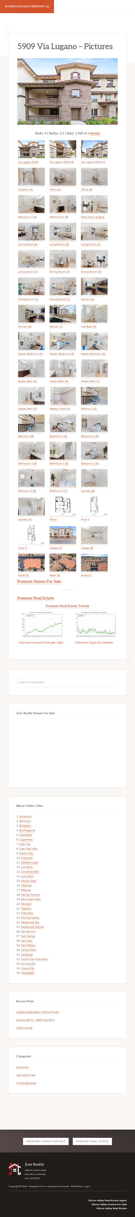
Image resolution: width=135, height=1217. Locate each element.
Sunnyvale (28, 963)
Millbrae (26, 885)
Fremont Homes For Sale (39, 581)
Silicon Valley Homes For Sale (109, 1204)
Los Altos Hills (30, 871)
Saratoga (27, 954)
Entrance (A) (25, 189)
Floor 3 (22, 548)
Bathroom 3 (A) (27, 463)
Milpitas (26, 890)
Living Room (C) (90, 244)
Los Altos (27, 867)
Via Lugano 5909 (28, 162)
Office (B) (86, 189)
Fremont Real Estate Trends (67, 606)
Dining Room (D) (60, 299)
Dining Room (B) (91, 271)
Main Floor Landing (92, 217)
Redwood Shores (32, 927)
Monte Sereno (30, 894)
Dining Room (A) (60, 271)
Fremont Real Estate (35, 598)
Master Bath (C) (90, 381)
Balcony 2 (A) (88, 408)
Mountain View (31, 899)
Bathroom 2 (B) (59, 217)
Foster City (26, 853)
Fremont (27, 858)
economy (22, 1067)
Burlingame (27, 830)
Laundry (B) (88, 490)
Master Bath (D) (27, 408)
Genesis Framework (58, 1186)
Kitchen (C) (56, 326)
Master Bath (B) (59, 381)
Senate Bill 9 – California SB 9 (35, 1020)
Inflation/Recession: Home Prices (37, 1012)
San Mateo (28, 945)
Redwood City (30, 922)
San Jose (26, 940)
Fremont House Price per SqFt (41, 642)
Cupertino (26, 839)
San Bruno (28, 931)
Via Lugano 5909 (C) (93, 162)
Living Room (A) (27, 244)
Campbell (25, 835)
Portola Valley (30, 917)
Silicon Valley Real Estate (111, 1208)
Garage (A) (56, 548)
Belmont (25, 821)
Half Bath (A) (88, 326)
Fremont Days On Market (94, 642)
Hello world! (24, 1028)
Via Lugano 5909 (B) (62, 162)
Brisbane (25, 825)
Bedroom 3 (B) (27, 490)
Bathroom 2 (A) (27, 217)
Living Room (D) (28, 271)
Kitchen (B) (24, 326)
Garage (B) (87, 548)
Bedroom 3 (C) (58, 490)
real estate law (26, 1075)
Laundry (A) (25, 519)
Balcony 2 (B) (26, 436)
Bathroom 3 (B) (59, 463)
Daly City (25, 844)
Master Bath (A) (27, 381)
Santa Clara (28, 950)
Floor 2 (85, 519)
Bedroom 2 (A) (58, 436)
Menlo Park (28, 881)
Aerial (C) (86, 575)
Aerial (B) (55, 575)
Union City (27, 968)
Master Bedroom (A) (30, 353)
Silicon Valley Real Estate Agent (107, 1200)
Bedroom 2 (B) (90, 436)
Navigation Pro (36, 1186)
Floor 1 (54, 519)
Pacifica (26, 908)
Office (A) (55, 189)
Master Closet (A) (60, 408)
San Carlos (28, 936)
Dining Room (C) (28, 299)
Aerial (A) (23, 575)
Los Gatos (27, 876)
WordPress (76, 1186)
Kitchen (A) (87, 299)
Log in (87, 1186)
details (95, 133)
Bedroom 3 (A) (90, 463)
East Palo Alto (28, 848)
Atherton (25, 816)
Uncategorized (26, 1083)
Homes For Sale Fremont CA (27, 6)
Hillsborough (29, 862)
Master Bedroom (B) (62, 353)
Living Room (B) (59, 244)
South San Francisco (34, 959)
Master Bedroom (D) (93, 353)
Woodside (27, 973)
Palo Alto (27, 913)
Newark (26, 904)
